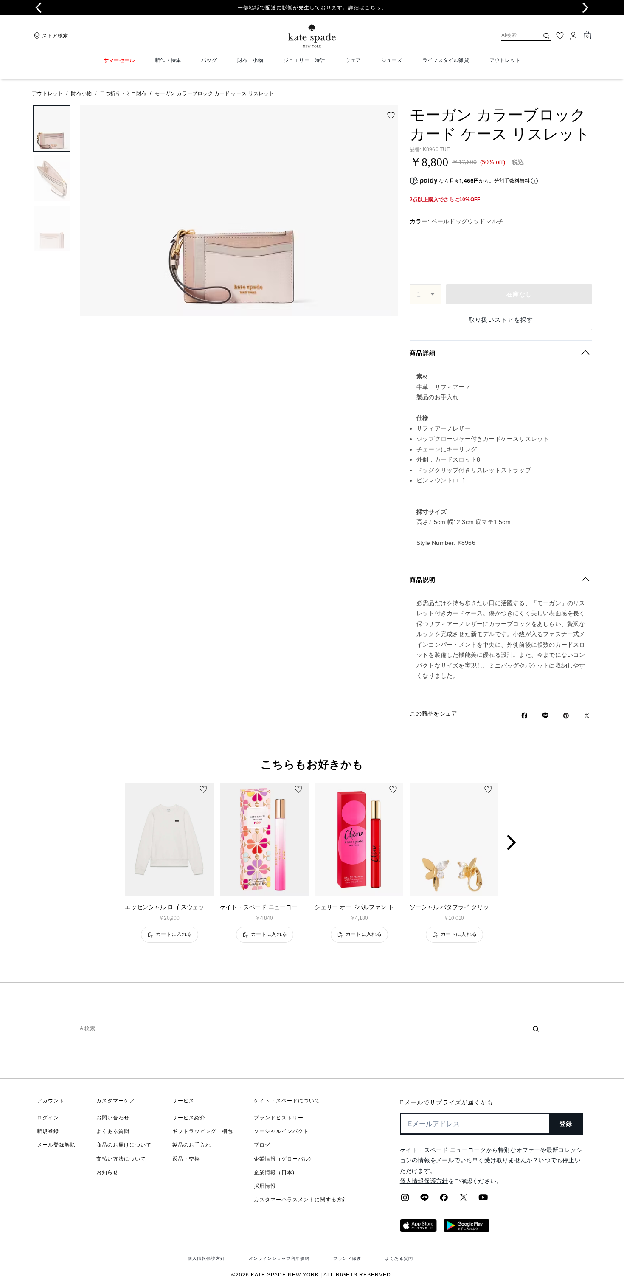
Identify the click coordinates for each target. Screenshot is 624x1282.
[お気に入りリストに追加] (391, 115)
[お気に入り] (560, 36)
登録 (566, 1123)
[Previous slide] (38, 7)
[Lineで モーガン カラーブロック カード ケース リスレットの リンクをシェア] (545, 715)
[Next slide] (518, 843)
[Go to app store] (418, 1230)
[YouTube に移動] (483, 1200)
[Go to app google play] (466, 1230)
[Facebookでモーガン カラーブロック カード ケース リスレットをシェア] (524, 715)
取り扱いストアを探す (501, 319)
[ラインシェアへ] (424, 1200)
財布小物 (81, 93)
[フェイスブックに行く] (444, 1200)
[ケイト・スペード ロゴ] (312, 36)
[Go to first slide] (585, 7)
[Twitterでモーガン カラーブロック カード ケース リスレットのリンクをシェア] (587, 715)
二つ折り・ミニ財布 (123, 93)
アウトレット (47, 93)
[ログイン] (573, 36)
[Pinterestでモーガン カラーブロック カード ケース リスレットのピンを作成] (566, 715)
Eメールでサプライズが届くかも (446, 1102)
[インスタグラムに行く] (405, 1200)
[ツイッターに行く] (463, 1200)
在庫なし (519, 294)
